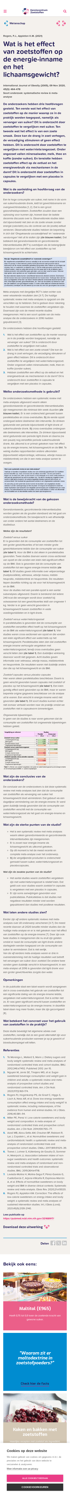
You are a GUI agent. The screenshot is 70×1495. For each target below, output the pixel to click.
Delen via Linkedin (64, 1243)
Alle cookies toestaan (35, 1478)
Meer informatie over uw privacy (22, 1468)
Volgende (64, 23)
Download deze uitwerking (23, 1227)
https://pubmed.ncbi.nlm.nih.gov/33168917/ (28, 1218)
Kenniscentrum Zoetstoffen (34, 11)
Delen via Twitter (58, 1243)
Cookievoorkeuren (35, 1487)
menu (5, 11)
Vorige (58, 23)
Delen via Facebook (52, 1243)
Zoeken (65, 11)
